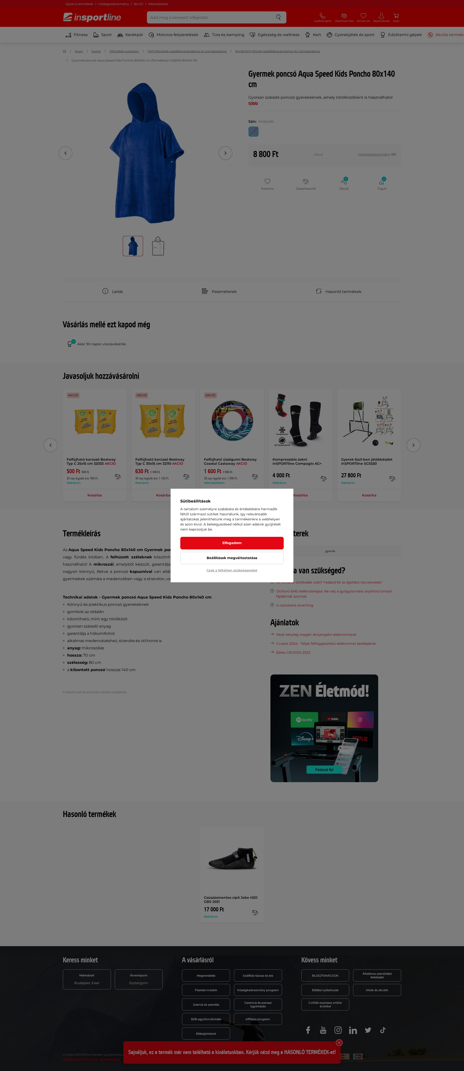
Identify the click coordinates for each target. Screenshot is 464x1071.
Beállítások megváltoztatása (232, 558)
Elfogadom (232, 543)
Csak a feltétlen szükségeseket (232, 570)
